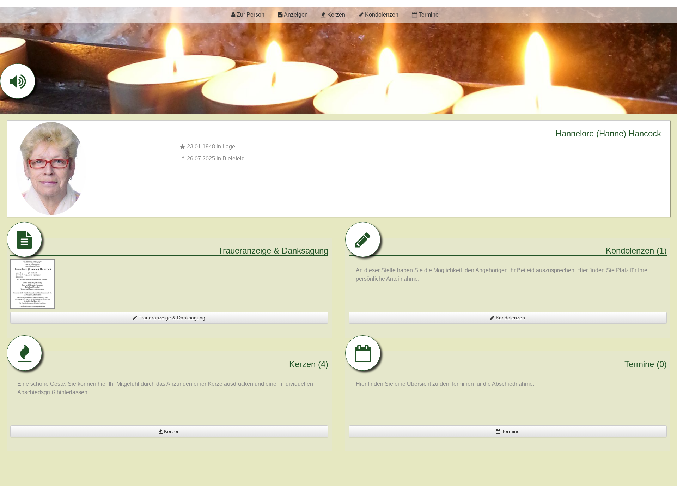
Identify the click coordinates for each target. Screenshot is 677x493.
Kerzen (335, 15)
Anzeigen (295, 15)
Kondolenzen (381, 15)
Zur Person (249, 15)
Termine (428, 15)
